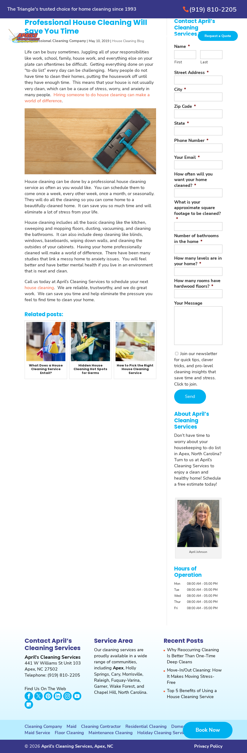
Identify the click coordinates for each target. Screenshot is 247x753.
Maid (71, 726)
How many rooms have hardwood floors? (197, 283)
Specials (139, 36)
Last (204, 62)
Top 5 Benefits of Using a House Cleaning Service (192, 694)
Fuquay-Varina (125, 680)
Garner (100, 686)
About (64, 36)
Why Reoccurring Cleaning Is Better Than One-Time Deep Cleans (193, 656)
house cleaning (39, 288)
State (181, 123)
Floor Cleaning (69, 733)
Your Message (188, 303)
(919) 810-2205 (213, 9)
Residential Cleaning (146, 726)
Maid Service (37, 733)
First (178, 62)
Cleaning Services (85, 36)
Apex (118, 668)
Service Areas (159, 36)
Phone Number (191, 140)
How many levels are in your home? (198, 261)
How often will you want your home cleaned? (193, 179)
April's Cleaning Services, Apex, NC (77, 746)
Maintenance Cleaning (111, 733)
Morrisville (132, 674)
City (180, 89)
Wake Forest (122, 686)
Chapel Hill (105, 692)
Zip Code (185, 106)
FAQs (177, 36)
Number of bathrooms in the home (196, 238)
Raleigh (101, 680)
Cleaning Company (43, 726)
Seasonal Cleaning (116, 36)
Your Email (187, 157)
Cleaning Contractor (101, 726)
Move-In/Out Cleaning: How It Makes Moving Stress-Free (194, 676)
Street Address (191, 72)
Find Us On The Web (45, 689)
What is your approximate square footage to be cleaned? (197, 210)
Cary (115, 674)
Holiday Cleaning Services (163, 733)
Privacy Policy (208, 746)
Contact (189, 36)
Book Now (208, 730)
